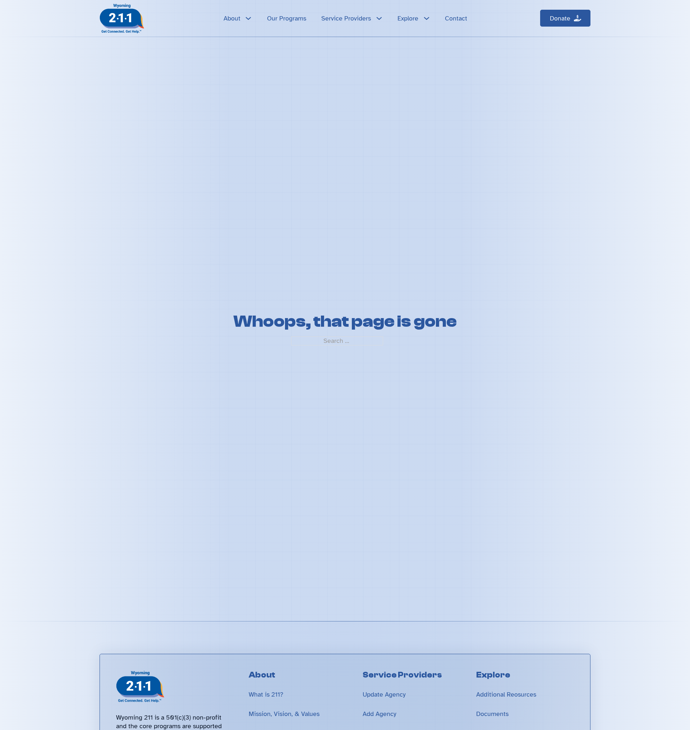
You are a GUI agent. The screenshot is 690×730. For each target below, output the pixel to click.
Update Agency (384, 694)
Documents (492, 714)
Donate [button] (560, 18)
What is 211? (266, 694)
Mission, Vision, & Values (284, 714)
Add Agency (379, 714)
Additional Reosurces (506, 694)
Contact (456, 18)
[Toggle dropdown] (248, 18)
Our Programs (286, 18)
